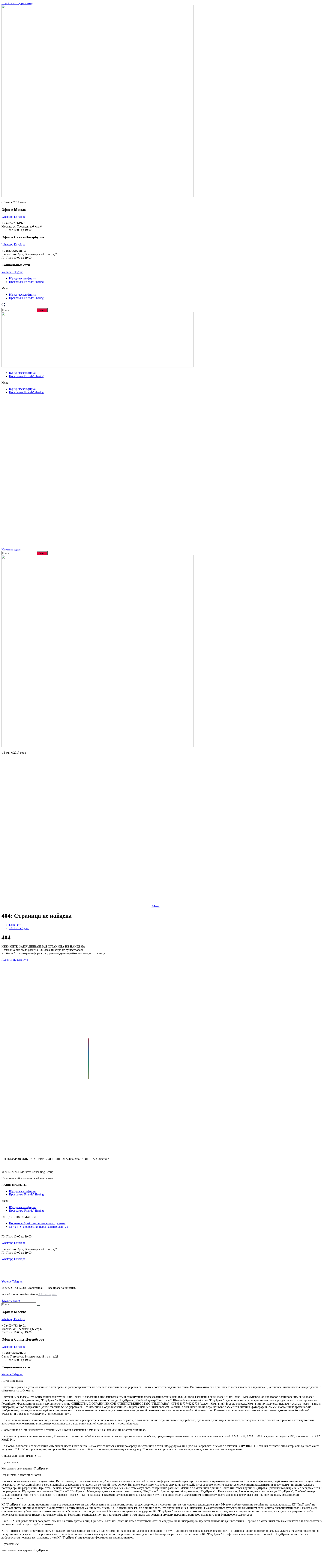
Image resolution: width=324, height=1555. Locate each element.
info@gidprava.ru (12, 1165)
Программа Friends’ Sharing (26, 281)
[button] (162, 288)
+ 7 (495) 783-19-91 (14, 1271)
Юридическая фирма (22, 278)
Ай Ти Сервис (47, 1294)
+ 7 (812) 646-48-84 (14, 1275)
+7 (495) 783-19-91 (13, 1162)
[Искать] (38, 1305)
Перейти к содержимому (17, 3)
